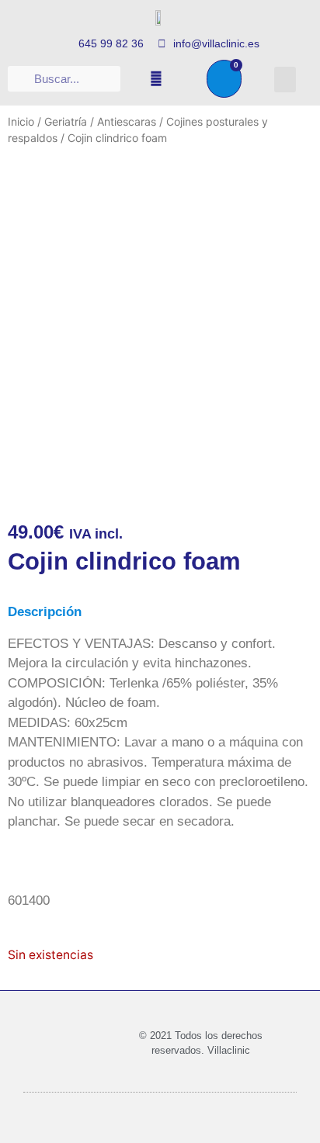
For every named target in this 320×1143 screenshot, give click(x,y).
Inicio (21, 121)
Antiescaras (126, 121)
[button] (285, 79)
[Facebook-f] (156, 78)
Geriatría (65, 121)
